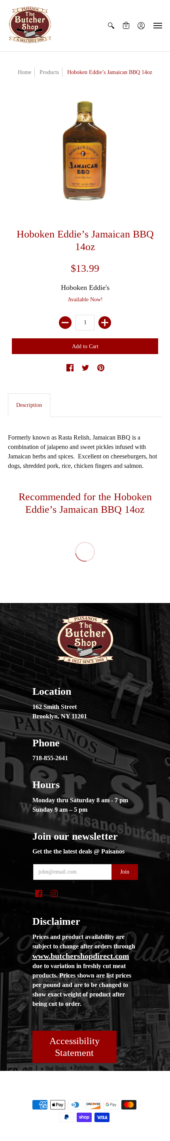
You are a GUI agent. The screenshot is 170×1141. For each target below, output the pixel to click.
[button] (111, 25)
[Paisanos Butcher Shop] (29, 25)
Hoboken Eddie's (85, 287)
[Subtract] (65, 322)
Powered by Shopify (116, 1091)
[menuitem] (111, 25)
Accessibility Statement (74, 1047)
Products (49, 72)
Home (24, 72)
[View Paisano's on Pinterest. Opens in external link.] (100, 368)
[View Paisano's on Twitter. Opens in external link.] (85, 368)
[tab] (29, 405)
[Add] (104, 322)
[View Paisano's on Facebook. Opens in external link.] (70, 368)
